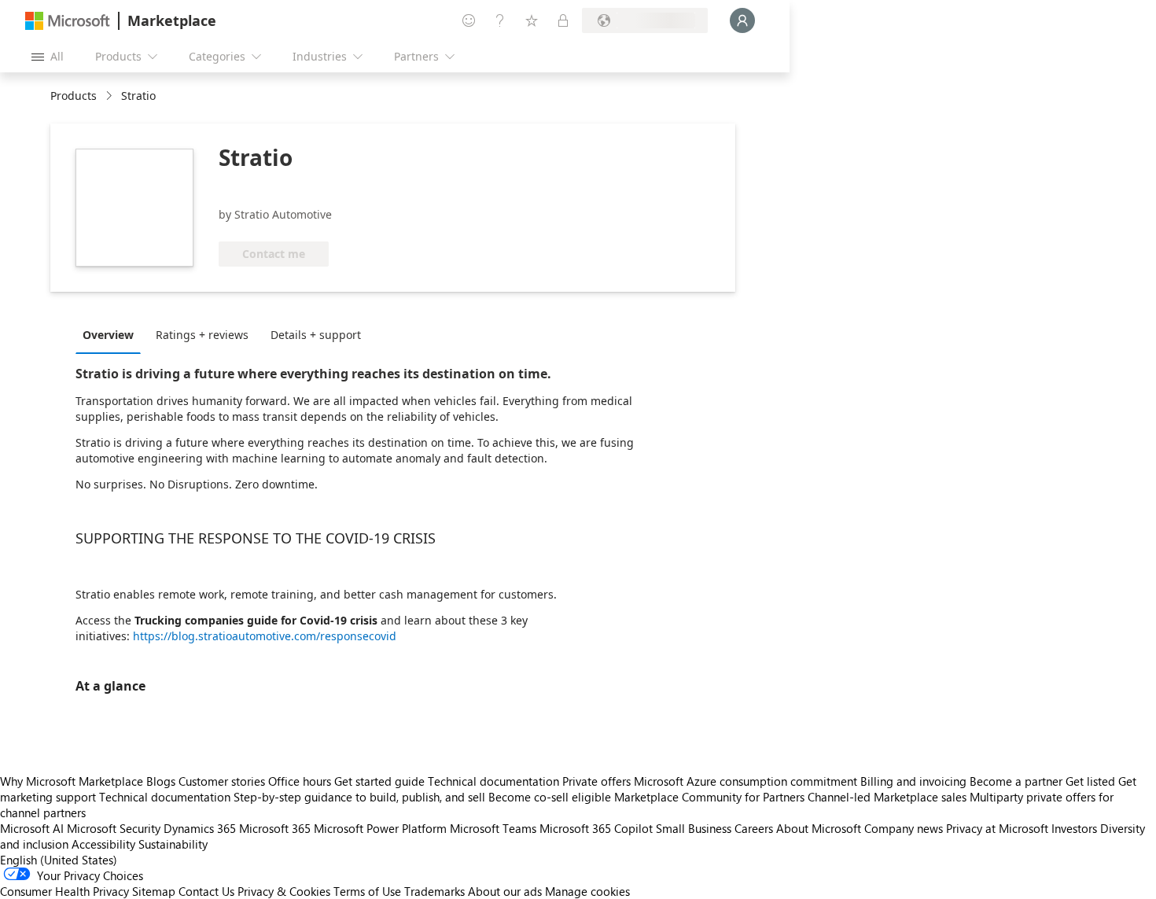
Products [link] (73, 95)
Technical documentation (493, 781)
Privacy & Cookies (283, 891)
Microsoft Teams (493, 828)
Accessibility (103, 844)
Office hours (299, 781)
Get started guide (379, 781)
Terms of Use (367, 891)
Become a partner (1016, 781)
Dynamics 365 (200, 828)
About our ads (505, 891)
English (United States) (58, 860)
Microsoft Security (113, 828)
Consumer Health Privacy (64, 891)
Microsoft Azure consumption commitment (747, 781)
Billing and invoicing (913, 781)
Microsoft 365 (275, 828)
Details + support (316, 334)
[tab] (112, 334)
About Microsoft (818, 828)
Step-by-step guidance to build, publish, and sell (359, 797)
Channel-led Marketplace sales (887, 797)
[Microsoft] (67, 21)
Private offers (596, 781)
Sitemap (153, 891)
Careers (753, 828)
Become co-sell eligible (549, 797)
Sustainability (173, 844)
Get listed (1090, 781)
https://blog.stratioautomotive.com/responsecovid (264, 635)
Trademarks (434, 891)
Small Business (693, 828)
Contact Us (206, 891)
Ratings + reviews (202, 334)
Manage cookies (587, 891)
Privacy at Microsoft (997, 828)
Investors (1074, 828)
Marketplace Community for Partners (709, 797)
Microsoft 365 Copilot (596, 828)
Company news (903, 828)
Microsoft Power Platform (380, 828)
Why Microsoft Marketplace (71, 781)
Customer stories (222, 781)
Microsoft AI (32, 828)
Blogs (160, 781)
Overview (108, 334)
